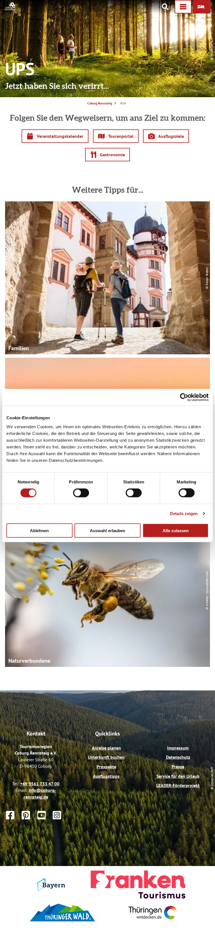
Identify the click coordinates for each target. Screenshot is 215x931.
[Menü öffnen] (183, 6)
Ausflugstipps (106, 776)
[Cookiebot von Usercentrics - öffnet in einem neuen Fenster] (184, 397)
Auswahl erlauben (107, 530)
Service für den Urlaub (178, 776)
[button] (202, 6)
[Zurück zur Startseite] (10, 9)
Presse (178, 766)
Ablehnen (39, 530)
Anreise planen (106, 748)
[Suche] (165, 6)
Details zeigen (184, 513)
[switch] (81, 492)
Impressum (178, 748)
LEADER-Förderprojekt (178, 785)
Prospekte (106, 766)
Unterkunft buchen (106, 757)
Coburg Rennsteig (99, 103)
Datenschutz (178, 757)
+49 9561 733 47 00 (39, 783)
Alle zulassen (176, 530)
